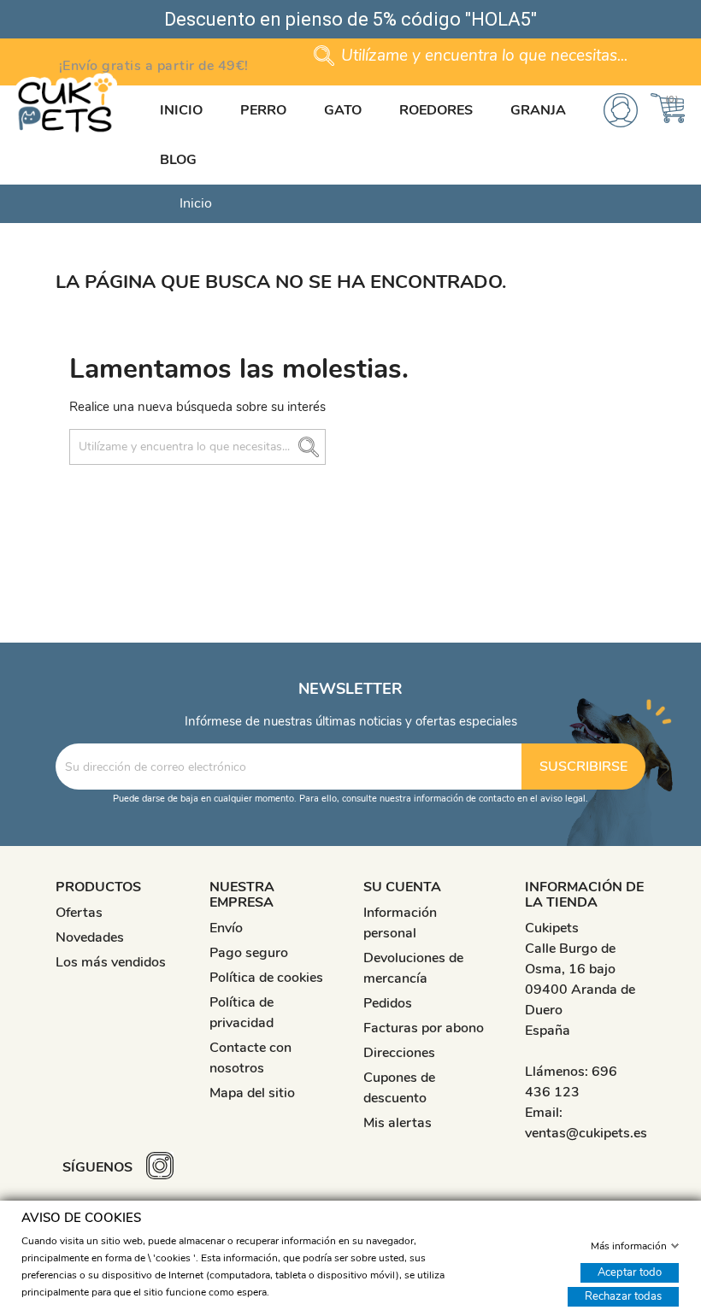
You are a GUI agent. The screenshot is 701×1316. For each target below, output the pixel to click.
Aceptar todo (630, 1271)
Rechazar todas (623, 1295)
